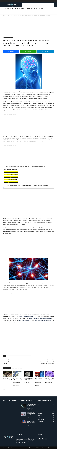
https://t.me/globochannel (26, 316)
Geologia (15, 376)
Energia (38, 8)
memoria (13, 356)
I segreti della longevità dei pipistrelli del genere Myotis (7, 380)
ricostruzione (23, 356)
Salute (12, 15)
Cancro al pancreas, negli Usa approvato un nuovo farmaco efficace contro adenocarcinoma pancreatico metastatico (39, 382)
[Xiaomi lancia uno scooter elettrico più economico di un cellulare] (23, 414)
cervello (8, 356)
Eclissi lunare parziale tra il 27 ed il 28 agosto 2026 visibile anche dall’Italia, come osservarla (28, 381)
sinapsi (29, 356)
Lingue (4, 12)
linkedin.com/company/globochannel (12, 322)
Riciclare (33, 8)
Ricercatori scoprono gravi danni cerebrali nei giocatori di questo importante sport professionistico (49, 381)
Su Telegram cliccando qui (11, 174)
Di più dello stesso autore (17, 368)
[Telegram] (43, 439)
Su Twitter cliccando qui (10, 179)
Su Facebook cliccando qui (11, 172)
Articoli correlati (7, 368)
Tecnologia (17, 8)
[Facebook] (39, 439)
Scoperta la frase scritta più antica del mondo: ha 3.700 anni (14, 362)
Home (4, 15)
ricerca (18, 356)
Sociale (42, 8)
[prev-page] (4, 389)
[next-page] (6, 389)
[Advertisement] (38, 5)
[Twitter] (46, 439)
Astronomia (26, 376)
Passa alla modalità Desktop (34, 447)
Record (28, 8)
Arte (4, 8)
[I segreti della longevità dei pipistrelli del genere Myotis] (7, 374)
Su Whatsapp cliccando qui (11, 177)
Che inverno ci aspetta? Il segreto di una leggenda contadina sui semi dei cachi (42, 362)
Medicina (36, 376)
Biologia (4, 376)
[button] (52, 8)
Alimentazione (10, 8)
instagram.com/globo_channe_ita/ (42, 320)
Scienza (23, 8)
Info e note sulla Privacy (46, 447)
